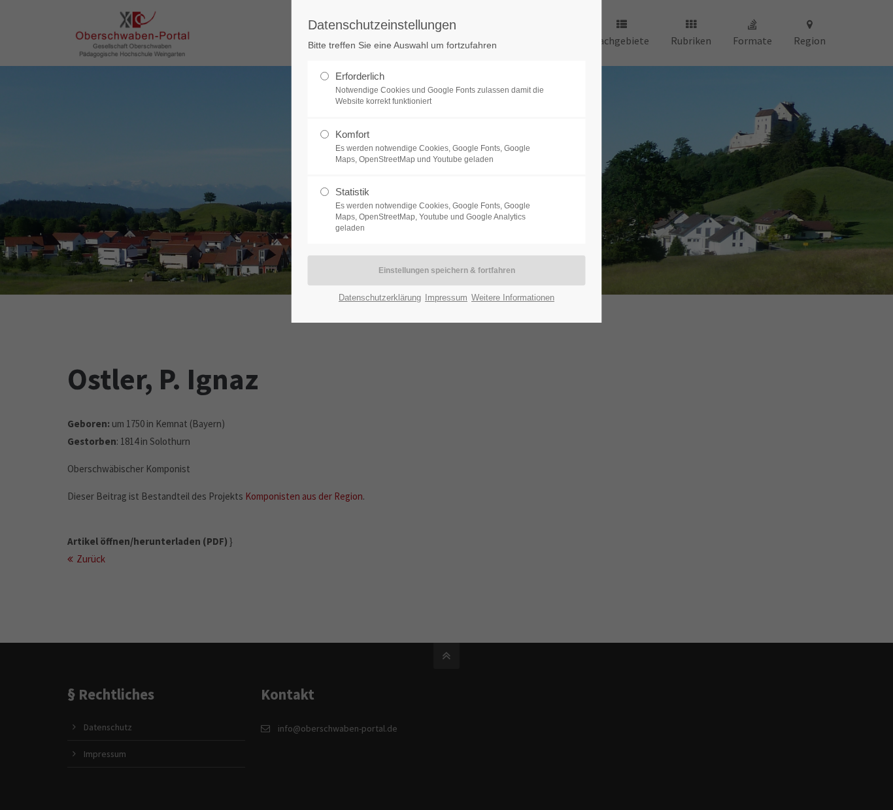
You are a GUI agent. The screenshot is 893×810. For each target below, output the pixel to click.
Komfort (432, 146)
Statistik (432, 209)
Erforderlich (439, 88)
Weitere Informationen (512, 297)
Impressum (446, 297)
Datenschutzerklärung (380, 297)
